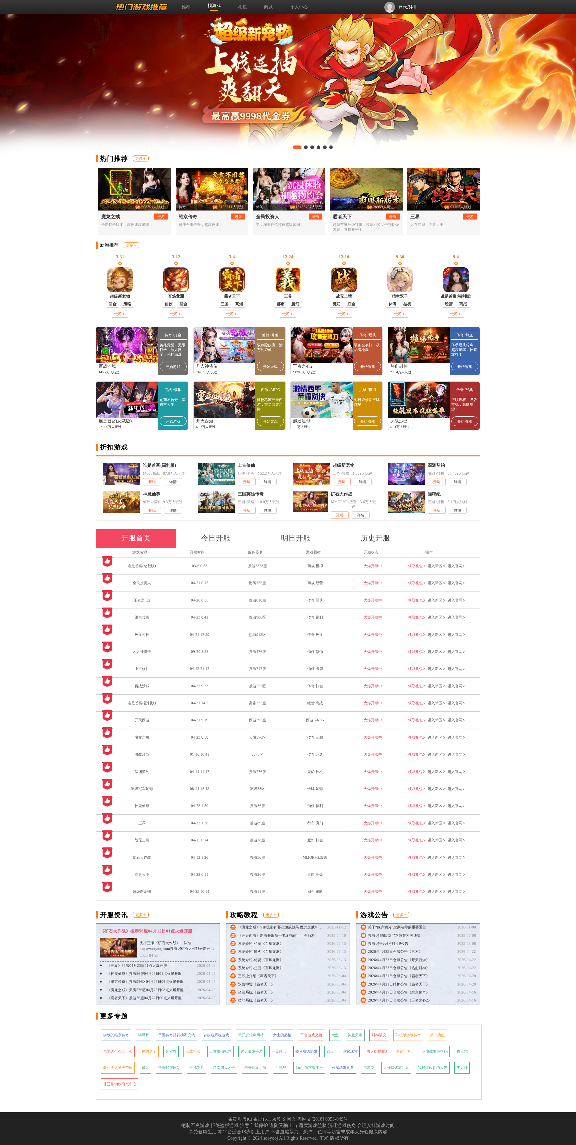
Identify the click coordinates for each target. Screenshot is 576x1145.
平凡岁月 (196, 1068)
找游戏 (214, 5)
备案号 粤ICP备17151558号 (254, 1119)
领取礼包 (415, 566)
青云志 (462, 1051)
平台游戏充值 (311, 1035)
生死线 (280, 1068)
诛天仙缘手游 (252, 1051)
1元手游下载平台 (309, 1068)
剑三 (330, 1051)
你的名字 (149, 1051)
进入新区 (435, 566)
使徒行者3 (404, 1051)
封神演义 (379, 1035)
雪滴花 (368, 1068)
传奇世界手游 (255, 1068)
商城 (268, 7)
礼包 (242, 7)
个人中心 (299, 7)
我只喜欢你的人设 (432, 1068)
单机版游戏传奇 (408, 1035)
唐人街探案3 (377, 1051)
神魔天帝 (355, 1035)
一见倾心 (279, 1051)
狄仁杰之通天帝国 (118, 1068)
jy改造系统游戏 (216, 1035)
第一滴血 (437, 1035)
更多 (139, 158)
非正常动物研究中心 (119, 1084)
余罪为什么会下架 (118, 1051)
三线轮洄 (193, 1051)
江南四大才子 (224, 1068)
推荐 (186, 7)
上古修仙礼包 (220, 1051)
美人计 (462, 1068)
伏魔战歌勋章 (343, 1068)
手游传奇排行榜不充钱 (176, 1035)
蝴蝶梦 (143, 1035)
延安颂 (171, 1051)
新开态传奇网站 (251, 1035)
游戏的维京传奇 (116, 1035)
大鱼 (335, 1035)
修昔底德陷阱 (306, 1051)
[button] (295, 147)
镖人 (145, 1068)
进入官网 (455, 566)
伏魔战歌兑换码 (435, 1051)
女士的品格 (282, 1035)
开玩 (152, 482)
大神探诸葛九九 (396, 1068)
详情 (173, 482)
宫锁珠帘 (350, 1051)
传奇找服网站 (169, 1068)
